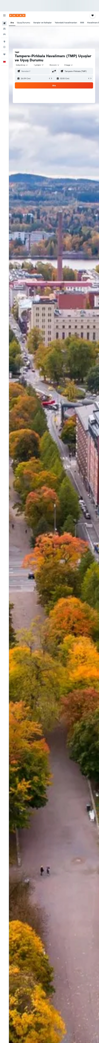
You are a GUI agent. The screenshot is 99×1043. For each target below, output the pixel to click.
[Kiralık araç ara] (4, 34)
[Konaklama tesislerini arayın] (4, 28)
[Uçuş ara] (4, 23)
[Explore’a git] (4, 41)
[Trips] (4, 54)
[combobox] (54, 65)
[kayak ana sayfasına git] (17, 15)
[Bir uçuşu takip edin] (4, 47)
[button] (4, 15)
